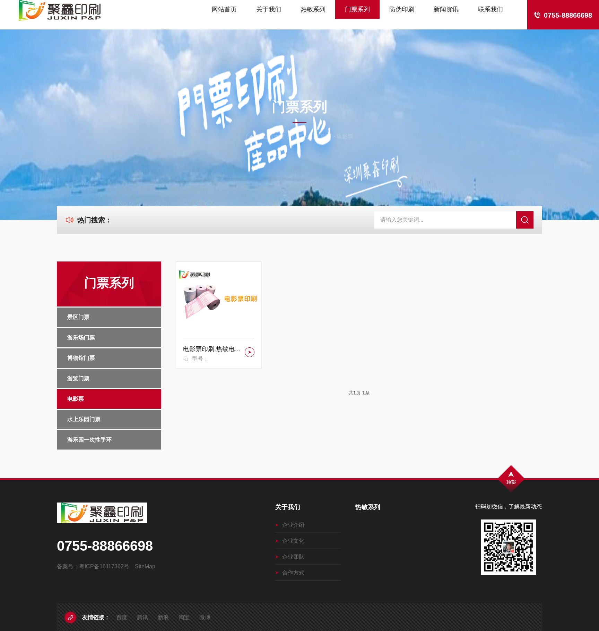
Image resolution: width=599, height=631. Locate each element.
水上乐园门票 (84, 419)
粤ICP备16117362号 (104, 566)
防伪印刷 (401, 9)
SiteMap (145, 566)
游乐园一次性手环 (89, 440)
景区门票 (78, 317)
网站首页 (224, 9)
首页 (297, 137)
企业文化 (293, 541)
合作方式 (293, 573)
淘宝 (184, 617)
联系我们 (490, 9)
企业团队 (293, 557)
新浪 (163, 617)
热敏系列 (313, 9)
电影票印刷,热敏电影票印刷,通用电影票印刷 (212, 349)
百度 (121, 617)
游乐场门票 (81, 337)
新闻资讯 (446, 9)
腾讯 (142, 617)
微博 (204, 617)
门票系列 (357, 9)
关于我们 (268, 9)
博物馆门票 (81, 358)
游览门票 (78, 378)
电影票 (345, 137)
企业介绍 (293, 525)
